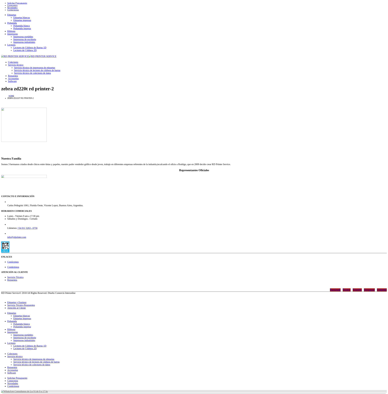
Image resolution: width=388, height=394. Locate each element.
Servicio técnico (15, 65)
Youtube (357, 289)
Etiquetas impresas (22, 20)
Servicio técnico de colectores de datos (32, 73)
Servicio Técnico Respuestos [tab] (21, 305)
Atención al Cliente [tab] (16, 308)
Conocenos (12, 5)
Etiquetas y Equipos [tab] (16, 302)
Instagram (369, 289)
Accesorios (13, 78)
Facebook (335, 289)
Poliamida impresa (22, 28)
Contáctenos (13, 10)
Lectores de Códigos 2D (25, 50)
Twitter (347, 289)
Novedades (12, 8)
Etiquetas (11, 15)
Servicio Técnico (15, 277)
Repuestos (13, 76)
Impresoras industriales (24, 42)
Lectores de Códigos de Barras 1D (29, 47)
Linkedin (382, 289)
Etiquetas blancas (21, 17)
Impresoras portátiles (23, 36)
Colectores (13, 62)
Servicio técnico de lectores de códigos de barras (37, 70)
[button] (3, 297)
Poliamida (12, 23)
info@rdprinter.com (16, 237)
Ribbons (11, 31)
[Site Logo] (28, 56)
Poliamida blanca (21, 25)
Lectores (11, 45)
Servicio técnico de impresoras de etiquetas (34, 67)
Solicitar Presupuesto (17, 3)
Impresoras (12, 34)
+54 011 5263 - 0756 (27, 228)
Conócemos (13, 262)
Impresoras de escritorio (24, 39)
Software (12, 81)
